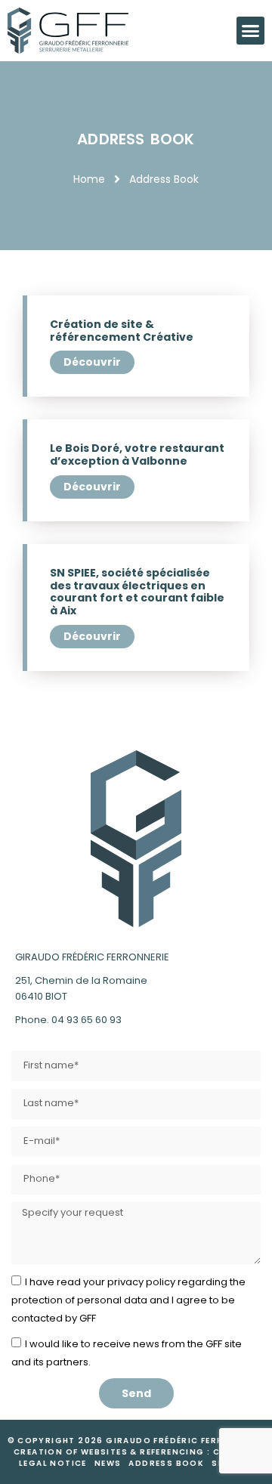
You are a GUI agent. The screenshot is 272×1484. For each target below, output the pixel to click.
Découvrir (92, 361)
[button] (250, 31)
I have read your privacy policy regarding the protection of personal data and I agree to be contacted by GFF (128, 1300)
